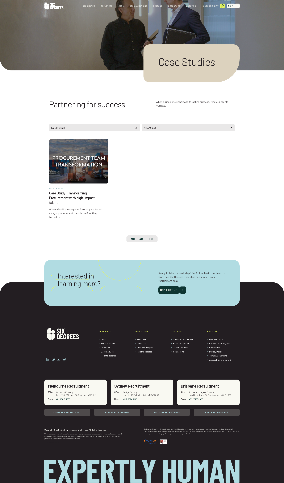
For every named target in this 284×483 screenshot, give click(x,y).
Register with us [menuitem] (108, 343)
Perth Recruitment (216, 412)
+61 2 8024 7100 (130, 399)
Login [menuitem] (103, 339)
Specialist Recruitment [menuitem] (183, 339)
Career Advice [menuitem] (107, 351)
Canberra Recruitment (67, 412)
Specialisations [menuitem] (138, 6)
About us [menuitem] (191, 6)
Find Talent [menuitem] (142, 339)
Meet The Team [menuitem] (216, 339)
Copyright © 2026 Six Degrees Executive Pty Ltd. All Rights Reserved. (75, 430)
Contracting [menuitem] (178, 351)
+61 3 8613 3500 (63, 399)
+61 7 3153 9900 (196, 399)
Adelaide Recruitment (167, 412)
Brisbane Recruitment (200, 385)
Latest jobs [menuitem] (106, 347)
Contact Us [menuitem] (214, 347)
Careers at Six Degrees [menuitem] (219, 343)
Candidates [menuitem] (89, 6)
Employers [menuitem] (107, 6)
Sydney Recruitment (132, 385)
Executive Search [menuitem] (181, 343)
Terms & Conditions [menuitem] (218, 355)
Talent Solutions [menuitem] (180, 347)
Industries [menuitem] (141, 343)
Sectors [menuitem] (157, 6)
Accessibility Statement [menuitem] (220, 360)
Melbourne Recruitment (68, 385)
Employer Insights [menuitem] (145, 347)
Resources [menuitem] (174, 6)
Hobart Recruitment (117, 412)
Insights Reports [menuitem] (108, 355)
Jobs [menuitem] (121, 6)
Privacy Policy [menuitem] (215, 351)
